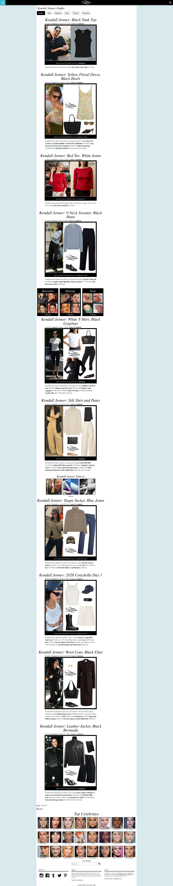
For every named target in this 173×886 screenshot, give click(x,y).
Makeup (58, 13)
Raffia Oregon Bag (83, 146)
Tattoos (75, 13)
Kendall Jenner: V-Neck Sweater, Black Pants (70, 214)
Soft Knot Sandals (62, 148)
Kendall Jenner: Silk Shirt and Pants (70, 400)
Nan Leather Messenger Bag (67, 467)
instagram (82, 63)
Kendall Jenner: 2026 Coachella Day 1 (70, 574)
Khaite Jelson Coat (63, 714)
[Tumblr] (53, 878)
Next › (40, 809)
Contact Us (80, 880)
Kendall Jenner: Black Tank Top (70, 19)
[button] (3, 2)
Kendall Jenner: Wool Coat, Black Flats (71, 652)
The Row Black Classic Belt (64, 642)
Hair (49, 13)
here (83, 565)
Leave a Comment (77, 23)
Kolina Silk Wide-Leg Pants (62, 465)
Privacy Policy (108, 878)
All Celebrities (86, 861)
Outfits (41, 13)
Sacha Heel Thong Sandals (54, 800)
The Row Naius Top (89, 279)
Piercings (86, 13)
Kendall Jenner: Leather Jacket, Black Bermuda (70, 728)
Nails (67, 13)
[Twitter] (59, 878)
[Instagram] (41, 878)
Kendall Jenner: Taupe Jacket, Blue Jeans (70, 500)
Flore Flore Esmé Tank (79, 67)
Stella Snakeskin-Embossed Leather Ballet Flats (68, 468)
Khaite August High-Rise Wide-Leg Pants (67, 281)
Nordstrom (78, 716)
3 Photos (71, 485)
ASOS (64, 716)
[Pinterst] (65, 878)
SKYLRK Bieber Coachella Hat (69, 567)
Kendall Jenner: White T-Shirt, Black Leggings (70, 321)
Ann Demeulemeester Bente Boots (69, 644)
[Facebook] (47, 878)
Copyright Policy (117, 878)
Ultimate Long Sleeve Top (63, 388)
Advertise (74, 880)
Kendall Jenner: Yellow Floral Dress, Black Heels (71, 76)
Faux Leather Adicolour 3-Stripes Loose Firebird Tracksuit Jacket (70, 793)
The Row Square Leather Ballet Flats (75, 719)
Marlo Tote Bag (73, 390)
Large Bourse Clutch (76, 797)
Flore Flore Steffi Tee (61, 205)
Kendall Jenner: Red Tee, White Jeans (70, 155)
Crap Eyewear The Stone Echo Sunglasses (69, 144)
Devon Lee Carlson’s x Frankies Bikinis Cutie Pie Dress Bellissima (69, 142)
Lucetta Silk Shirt (85, 463)
